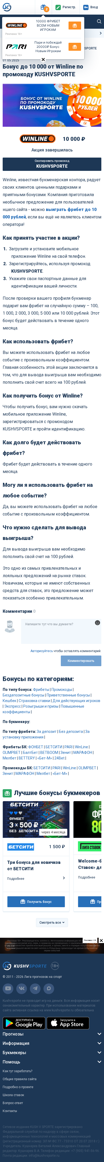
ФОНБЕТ (35, 747)
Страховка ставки (34, 701)
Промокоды (61, 689)
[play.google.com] (24, 1023)
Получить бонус (39, 902)
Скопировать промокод (52, 164)
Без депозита (71, 731)
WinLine (81, 747)
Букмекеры (14, 1052)
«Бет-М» (44, 758)
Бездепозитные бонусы (23, 695)
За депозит (47, 731)
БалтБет (30, 752)
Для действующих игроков (76, 701)
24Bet (59, 758)
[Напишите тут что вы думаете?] (61, 631)
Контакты (10, 1111)
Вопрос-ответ (13, 1103)
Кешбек (9, 701)
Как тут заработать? (17, 1071)
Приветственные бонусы (68, 695)
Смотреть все (50, 922)
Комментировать (81, 661)
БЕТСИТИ (54, 747)
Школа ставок (13, 1095)
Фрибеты (41, 689)
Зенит (66, 752)
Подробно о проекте (18, 1087)
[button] (43, 7)
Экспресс (12, 706)
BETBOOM (49, 752)
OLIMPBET (12, 752)
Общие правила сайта (20, 1079)
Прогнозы (13, 1034)
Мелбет (9, 758)
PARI (69, 747)
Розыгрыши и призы (40, 706)
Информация (16, 1043)
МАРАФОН (82, 752)
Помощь (11, 1061)
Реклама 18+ (13, 33)
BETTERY (27, 758)
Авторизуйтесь (41, 651)
